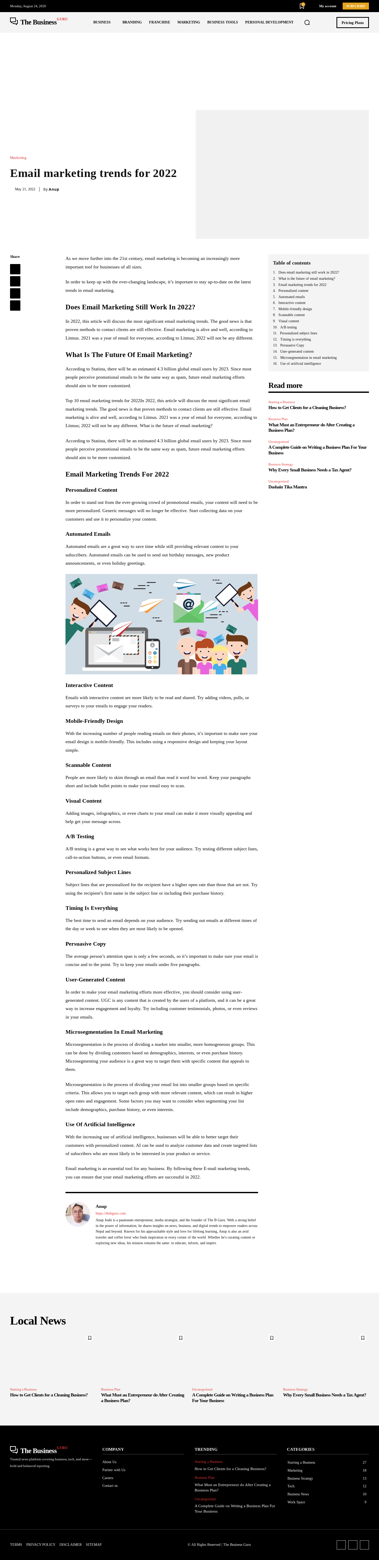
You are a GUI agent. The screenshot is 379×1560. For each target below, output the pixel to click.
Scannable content (291, 315)
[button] (307, 22)
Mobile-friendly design (295, 309)
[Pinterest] (15, 293)
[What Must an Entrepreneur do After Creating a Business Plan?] (144, 1357)
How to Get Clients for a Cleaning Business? (307, 407)
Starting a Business (281, 402)
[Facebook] (15, 269)
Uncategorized (278, 442)
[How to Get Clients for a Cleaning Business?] (53, 1357)
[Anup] (77, 1228)
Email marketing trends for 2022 (302, 285)
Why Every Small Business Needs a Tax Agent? (309, 469)
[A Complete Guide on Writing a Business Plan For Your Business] (235, 1357)
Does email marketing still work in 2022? (308, 272)
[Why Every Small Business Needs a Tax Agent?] (326, 1357)
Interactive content (292, 303)
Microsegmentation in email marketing (308, 358)
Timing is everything (295, 339)
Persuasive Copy (292, 345)
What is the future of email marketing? (306, 279)
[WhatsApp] (15, 305)
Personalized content (293, 291)
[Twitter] (15, 281)
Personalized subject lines (298, 333)
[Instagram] (352, 1544)
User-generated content (297, 351)
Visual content (288, 321)
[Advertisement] (189, 71)
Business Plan (278, 419)
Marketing (18, 158)
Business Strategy (280, 464)
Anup (54, 189)
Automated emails (291, 297)
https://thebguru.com (111, 1213)
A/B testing (288, 327)
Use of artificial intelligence (300, 364)
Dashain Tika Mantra (287, 486)
